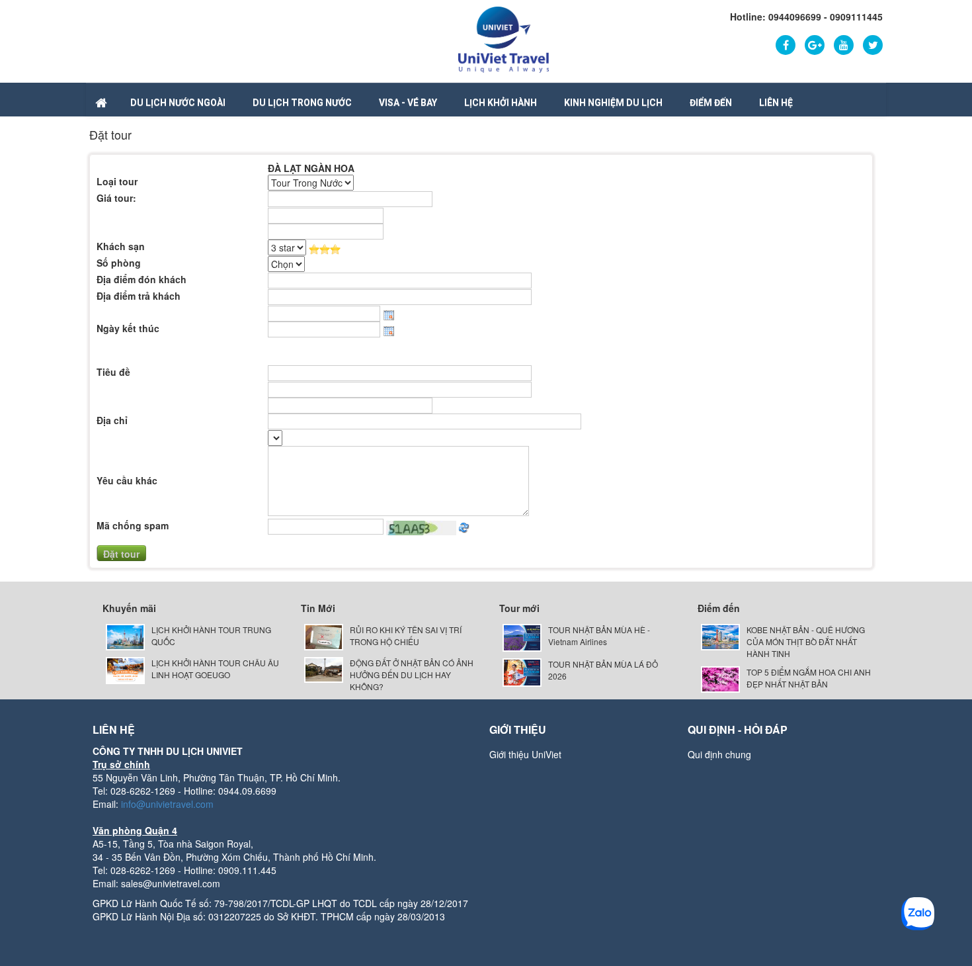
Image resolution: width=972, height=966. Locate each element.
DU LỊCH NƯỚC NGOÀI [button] (177, 102)
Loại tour (117, 181)
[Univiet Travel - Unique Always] (503, 38)
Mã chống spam (133, 525)
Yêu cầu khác (127, 480)
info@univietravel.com (167, 804)
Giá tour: (116, 197)
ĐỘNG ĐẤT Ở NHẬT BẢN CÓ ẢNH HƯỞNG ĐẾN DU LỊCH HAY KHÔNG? (411, 674)
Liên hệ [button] (776, 102)
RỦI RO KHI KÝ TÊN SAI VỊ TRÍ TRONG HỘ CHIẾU (406, 635)
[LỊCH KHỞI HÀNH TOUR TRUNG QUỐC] (125, 635)
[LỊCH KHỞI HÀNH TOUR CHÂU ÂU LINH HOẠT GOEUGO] (125, 669)
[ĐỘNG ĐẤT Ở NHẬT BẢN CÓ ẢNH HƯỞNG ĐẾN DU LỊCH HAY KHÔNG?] (323, 668)
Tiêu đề (113, 371)
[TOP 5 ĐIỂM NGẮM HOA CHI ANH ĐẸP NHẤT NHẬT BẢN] (720, 677)
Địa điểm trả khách (139, 295)
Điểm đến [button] (711, 102)
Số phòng (119, 262)
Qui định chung (719, 754)
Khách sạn (121, 246)
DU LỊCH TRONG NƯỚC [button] (302, 102)
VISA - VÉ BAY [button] (408, 102)
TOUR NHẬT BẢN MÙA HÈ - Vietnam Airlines (599, 635)
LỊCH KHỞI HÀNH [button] (500, 102)
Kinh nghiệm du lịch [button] (613, 102)
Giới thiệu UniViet (525, 754)
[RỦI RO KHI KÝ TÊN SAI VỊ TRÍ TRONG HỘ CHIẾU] (323, 635)
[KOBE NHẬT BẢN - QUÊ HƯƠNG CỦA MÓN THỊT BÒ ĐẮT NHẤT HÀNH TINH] (720, 635)
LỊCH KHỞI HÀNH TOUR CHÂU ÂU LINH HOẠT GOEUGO (215, 668)
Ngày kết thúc (128, 328)
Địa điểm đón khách (141, 279)
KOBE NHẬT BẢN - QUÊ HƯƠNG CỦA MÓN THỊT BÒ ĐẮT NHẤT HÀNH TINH (806, 641)
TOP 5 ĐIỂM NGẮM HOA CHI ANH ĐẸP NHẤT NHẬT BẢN (809, 677)
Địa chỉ (112, 420)
